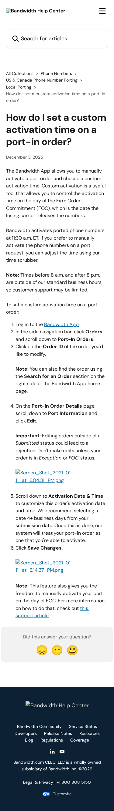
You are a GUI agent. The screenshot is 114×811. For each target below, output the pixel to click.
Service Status (83, 726)
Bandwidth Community (39, 726)
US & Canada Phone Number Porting (42, 80)
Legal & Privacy (38, 782)
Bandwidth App (61, 324)
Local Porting (18, 87)
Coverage (79, 740)
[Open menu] (102, 11)
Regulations (51, 740)
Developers (26, 733)
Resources (89, 733)
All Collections (19, 73)
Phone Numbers (56, 73)
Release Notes (58, 733)
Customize (62, 794)
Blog (29, 740)
